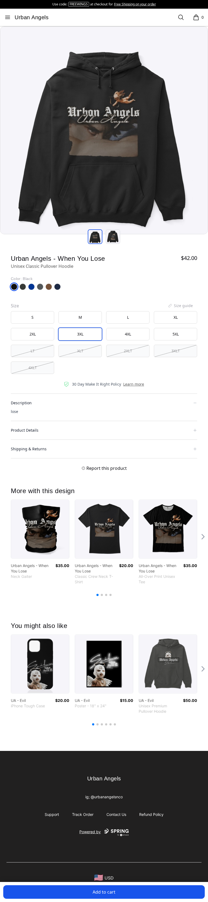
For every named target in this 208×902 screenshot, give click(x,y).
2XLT (128, 350)
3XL (80, 334)
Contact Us (116, 814)
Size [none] (15, 306)
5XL (176, 334)
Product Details (24, 430)
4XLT (32, 367)
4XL (128, 334)
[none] (180, 305)
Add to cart (104, 892)
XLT (80, 350)
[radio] (32, 317)
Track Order (82, 814)
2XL (33, 334)
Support (52, 814)
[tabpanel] (104, 130)
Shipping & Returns (29, 448)
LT (33, 350)
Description (21, 402)
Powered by (90, 831)
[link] (40, 529)
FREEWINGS (79, 4)
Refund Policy (151, 814)
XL (176, 317)
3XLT (175, 350)
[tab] (95, 236)
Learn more (133, 384)
